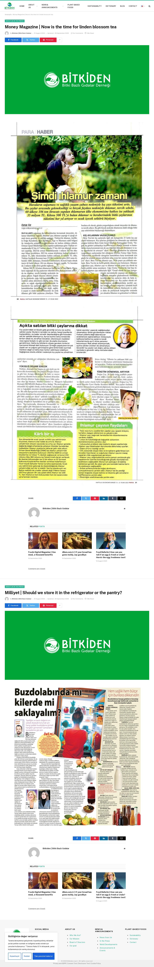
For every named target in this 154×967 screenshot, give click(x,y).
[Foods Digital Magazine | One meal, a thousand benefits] (43, 540)
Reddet (27, 956)
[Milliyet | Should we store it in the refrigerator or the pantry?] (77, 645)
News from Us (106, 937)
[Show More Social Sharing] (59, 40)
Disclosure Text (84, 963)
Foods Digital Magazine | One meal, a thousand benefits (42, 553)
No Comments (78, 33)
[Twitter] (9, 132)
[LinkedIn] (9, 138)
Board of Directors (77, 942)
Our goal (73, 946)
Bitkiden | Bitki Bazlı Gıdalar (21, 33)
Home (21, 6)
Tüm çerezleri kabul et (43, 956)
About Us (31, 6)
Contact (133, 6)
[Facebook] (9, 125)
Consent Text (72, 963)
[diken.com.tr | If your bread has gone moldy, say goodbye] (77, 540)
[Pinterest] (9, 144)
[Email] (9, 150)
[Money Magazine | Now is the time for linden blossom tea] (77, 79)
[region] (31, 947)
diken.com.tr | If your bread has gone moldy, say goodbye (77, 553)
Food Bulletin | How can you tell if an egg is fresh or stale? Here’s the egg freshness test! (110, 555)
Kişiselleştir (14, 956)
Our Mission (74, 939)
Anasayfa (8, 14)
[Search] (149, 6)
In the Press (105, 941)
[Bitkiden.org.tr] (10, 6)
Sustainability (95, 6)
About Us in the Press (15, 21)
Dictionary (111, 6)
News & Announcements (49, 6)
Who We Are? (75, 935)
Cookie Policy (96, 963)
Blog (122, 6)
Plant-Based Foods (73, 6)
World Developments (108, 944)
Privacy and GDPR (59, 963)
